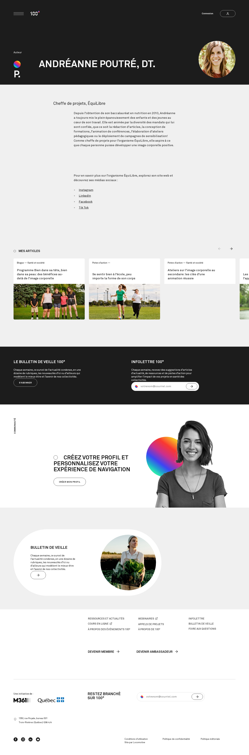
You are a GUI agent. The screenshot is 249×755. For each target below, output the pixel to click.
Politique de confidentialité (176, 739)
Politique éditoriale (210, 739)
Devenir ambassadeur (155, 651)
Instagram (86, 190)
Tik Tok (84, 207)
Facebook (85, 201)
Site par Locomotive (134, 742)
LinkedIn (85, 195)
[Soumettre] (191, 386)
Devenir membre (101, 651)
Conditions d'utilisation (136, 739)
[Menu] (19, 13)
